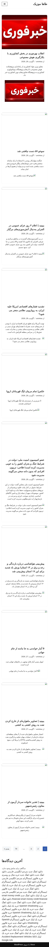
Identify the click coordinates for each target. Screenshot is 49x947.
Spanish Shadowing (28, 906)
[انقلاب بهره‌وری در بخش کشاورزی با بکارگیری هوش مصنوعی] (24, 32)
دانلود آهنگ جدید (34, 902)
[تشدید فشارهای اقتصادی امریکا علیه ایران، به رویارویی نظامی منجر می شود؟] (24, 285)
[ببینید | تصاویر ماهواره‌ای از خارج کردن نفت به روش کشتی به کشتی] (24, 700)
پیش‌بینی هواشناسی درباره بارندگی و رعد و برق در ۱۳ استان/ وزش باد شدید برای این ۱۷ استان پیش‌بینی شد (24, 567)
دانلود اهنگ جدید (35, 871)
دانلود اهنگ (12, 926)
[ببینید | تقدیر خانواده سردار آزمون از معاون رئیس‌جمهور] (24, 781)
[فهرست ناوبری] (4, 4)
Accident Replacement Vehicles (17, 936)
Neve (33, 945)
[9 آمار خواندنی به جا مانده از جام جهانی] (24, 627)
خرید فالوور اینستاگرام (33, 878)
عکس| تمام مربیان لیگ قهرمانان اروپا (25, 391)
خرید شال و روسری (11, 875)
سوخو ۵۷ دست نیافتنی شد (30, 151)
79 (16, 849)
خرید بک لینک (19, 885)
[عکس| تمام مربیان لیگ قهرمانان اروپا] (24, 370)
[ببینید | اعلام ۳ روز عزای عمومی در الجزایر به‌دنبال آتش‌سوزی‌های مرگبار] (24, 204)
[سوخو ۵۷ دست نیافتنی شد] (24, 130)
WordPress (18, 945)
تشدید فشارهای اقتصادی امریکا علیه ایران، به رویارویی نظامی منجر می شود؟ (25, 310)
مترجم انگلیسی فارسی (17, 871)
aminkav (39, 61)
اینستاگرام (41, 882)
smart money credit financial (34, 899)
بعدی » (6, 849)
